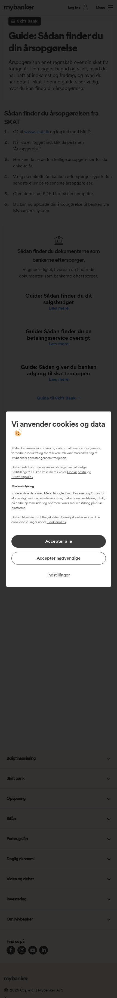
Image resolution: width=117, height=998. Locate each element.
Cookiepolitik (77, 472)
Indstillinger (58, 575)
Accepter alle (58, 541)
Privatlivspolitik (22, 477)
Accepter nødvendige (59, 558)
